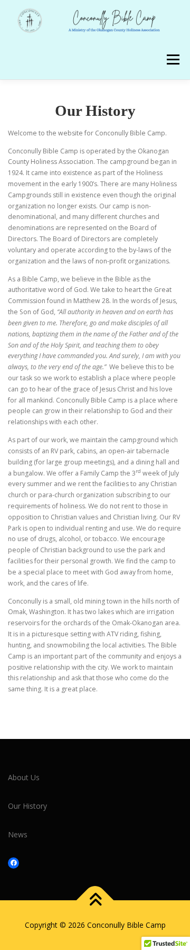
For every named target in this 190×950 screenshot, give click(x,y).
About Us (24, 777)
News (17, 834)
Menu (172, 59)
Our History (27, 806)
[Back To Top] (95, 900)
